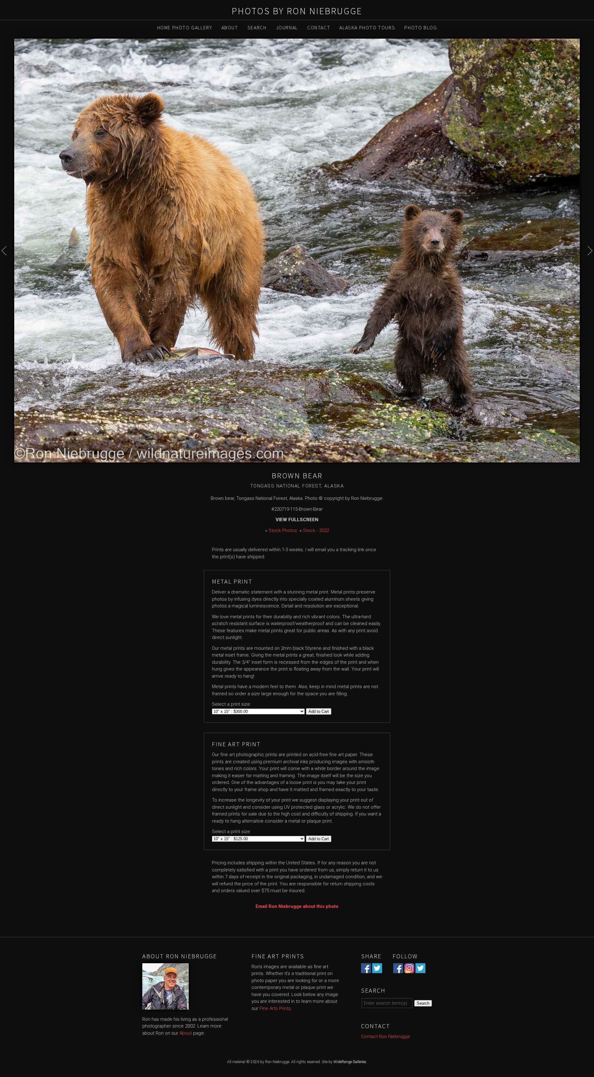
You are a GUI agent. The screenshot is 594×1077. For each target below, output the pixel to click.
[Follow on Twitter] (420, 969)
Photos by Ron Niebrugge (297, 11)
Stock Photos (283, 530)
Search (257, 27)
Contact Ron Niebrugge (385, 1036)
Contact (318, 27)
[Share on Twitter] (377, 969)
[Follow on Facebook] (398, 969)
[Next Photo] (587, 264)
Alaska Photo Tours (367, 27)
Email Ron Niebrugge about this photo (297, 906)
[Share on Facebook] (366, 969)
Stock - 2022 (316, 530)
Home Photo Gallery (184, 27)
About (230, 27)
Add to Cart (318, 711)
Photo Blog (420, 27)
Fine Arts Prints (275, 1008)
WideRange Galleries (350, 1062)
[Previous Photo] (7, 264)
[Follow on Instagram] (409, 969)
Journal (287, 27)
